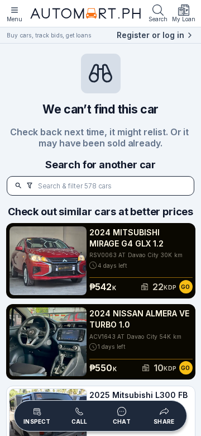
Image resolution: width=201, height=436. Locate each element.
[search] (18, 186)
